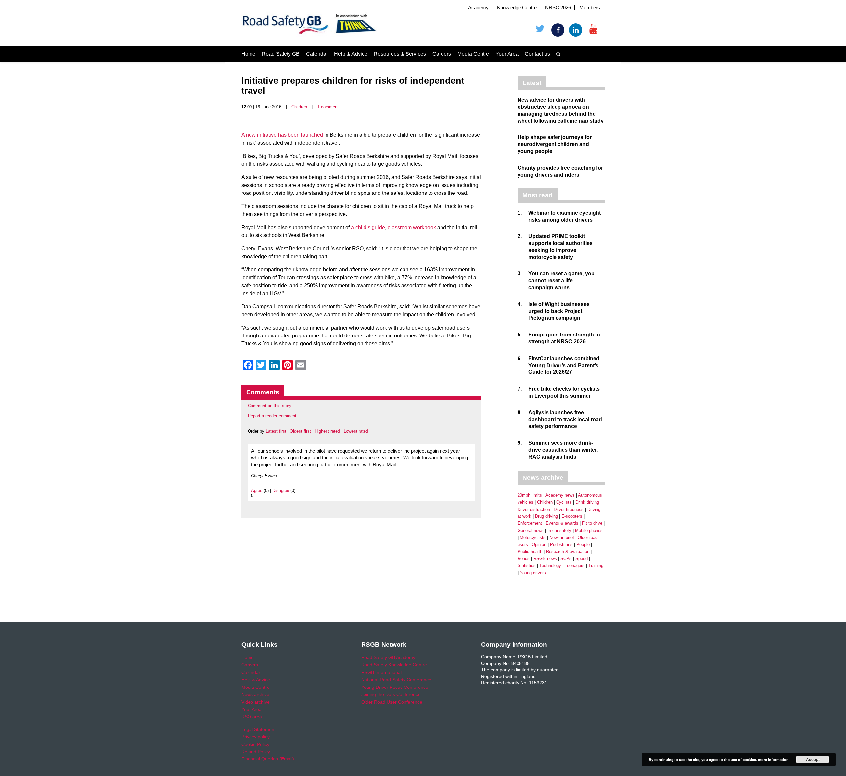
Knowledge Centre (517, 7)
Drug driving (546, 516)
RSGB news (545, 558)
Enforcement (530, 523)
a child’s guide (368, 227)
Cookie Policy (255, 744)
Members (589, 7)
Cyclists (564, 502)
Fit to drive (592, 523)
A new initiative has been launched (282, 135)
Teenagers (575, 565)
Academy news (560, 495)
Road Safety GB (281, 54)
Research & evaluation (567, 551)
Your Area (507, 54)
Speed (581, 558)
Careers (441, 54)
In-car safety (559, 530)
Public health (530, 551)
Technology (550, 565)
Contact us (537, 54)
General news (531, 530)
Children (299, 106)
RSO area (251, 716)
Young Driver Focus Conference (394, 687)
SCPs (566, 558)
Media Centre (473, 54)
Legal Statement (258, 729)
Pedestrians (561, 544)
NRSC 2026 (558, 7)
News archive (255, 694)
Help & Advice (350, 54)
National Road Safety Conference (396, 679)
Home (248, 54)
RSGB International (381, 672)
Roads (524, 558)
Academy (478, 7)
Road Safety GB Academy (388, 657)
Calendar (317, 54)
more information (773, 759)
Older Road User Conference (391, 702)
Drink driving (587, 502)
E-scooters (571, 516)
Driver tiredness (569, 509)
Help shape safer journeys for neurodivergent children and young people (555, 144)
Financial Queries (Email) (267, 758)
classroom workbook (412, 227)
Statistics (527, 565)
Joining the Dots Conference (391, 694)
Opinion (539, 544)
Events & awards (562, 523)
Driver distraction (534, 509)
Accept (813, 759)
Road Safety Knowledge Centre (394, 664)
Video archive (255, 702)
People (583, 544)
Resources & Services (400, 54)
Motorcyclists (533, 537)
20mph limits (530, 495)
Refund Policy (255, 751)
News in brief (561, 537)
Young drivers (533, 572)
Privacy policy (255, 736)
